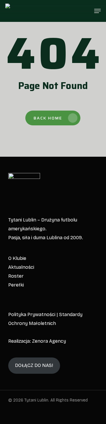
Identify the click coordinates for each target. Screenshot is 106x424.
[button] (97, 11)
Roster (16, 276)
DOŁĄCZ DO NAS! (34, 365)
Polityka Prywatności (31, 314)
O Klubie (17, 258)
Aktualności (21, 267)
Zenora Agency (49, 341)
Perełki (16, 285)
